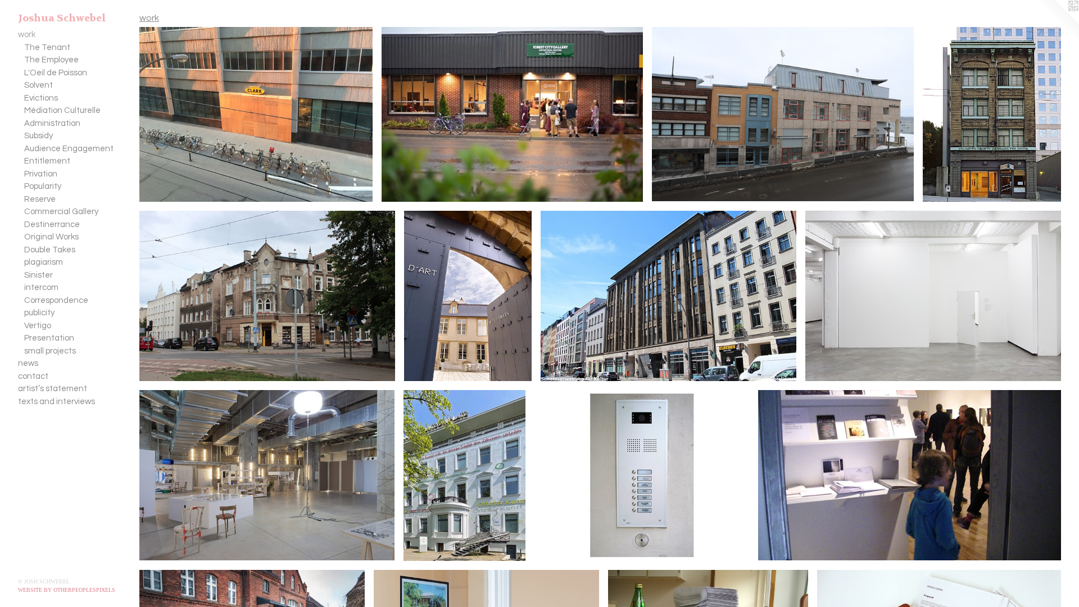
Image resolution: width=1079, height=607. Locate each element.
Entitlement (47, 161)
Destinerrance (52, 224)
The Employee (51, 60)
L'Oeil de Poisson (55, 73)
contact (33, 376)
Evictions (41, 98)
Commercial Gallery (61, 211)
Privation (40, 174)
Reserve (40, 199)
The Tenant (47, 47)
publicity (39, 313)
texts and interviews (56, 401)
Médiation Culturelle (62, 110)
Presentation (49, 338)
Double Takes (49, 250)
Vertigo (37, 325)
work (26, 34)
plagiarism (43, 262)
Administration (52, 123)
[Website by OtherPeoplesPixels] (1056, 22)
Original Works (51, 237)
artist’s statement (52, 388)
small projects (50, 351)
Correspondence (56, 300)
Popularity (42, 186)
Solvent (38, 85)
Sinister (38, 275)
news (28, 363)
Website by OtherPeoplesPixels (66, 590)
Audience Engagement (69, 148)
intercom (41, 287)
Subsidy (38, 136)
